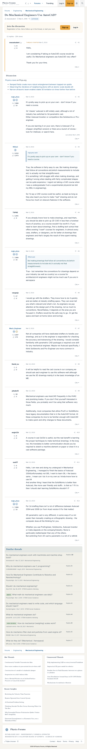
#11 (78, 462)
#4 (79, 212)
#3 (79, 147)
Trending (49, 3)
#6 (79, 293)
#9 (79, 391)
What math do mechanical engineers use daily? (32, 594)
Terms (65, 741)
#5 (79, 251)
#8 (79, 364)
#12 (78, 501)
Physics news (10, 80)
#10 (78, 432)
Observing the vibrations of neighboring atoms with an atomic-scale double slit (41, 87)
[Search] (82, 3)
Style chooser (11, 741)
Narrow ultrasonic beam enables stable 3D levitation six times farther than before (42, 89)
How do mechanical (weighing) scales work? (37, 623)
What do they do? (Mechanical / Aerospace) (25, 641)
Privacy (71, 741)
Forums (37, 3)
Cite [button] (76, 67)
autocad (34, 19)
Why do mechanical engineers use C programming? (28, 566)
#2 (79, 97)
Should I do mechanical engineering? (21, 586)
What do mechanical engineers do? (21, 614)
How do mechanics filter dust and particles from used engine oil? (34, 632)
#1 (79, 42)
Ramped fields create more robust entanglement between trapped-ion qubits (41, 84)
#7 (79, 328)
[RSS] (81, 741)
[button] (30, 3)
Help (77, 741)
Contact (52, 741)
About (59, 741)
